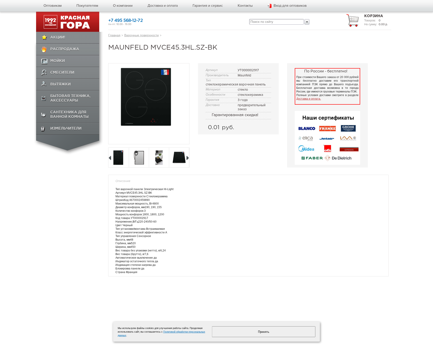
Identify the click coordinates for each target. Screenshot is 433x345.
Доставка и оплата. (308, 98)
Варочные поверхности (141, 35)
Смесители (62, 72)
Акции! (57, 37)
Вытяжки (60, 84)
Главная (114, 35)
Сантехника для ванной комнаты (69, 115)
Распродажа (64, 49)
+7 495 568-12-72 (125, 21)
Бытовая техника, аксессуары (70, 98)
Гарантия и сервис (208, 5)
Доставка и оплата (162, 5)
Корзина (373, 16)
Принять (263, 332)
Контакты (245, 5)
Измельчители (65, 128)
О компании (123, 5)
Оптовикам (53, 5)
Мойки (57, 61)
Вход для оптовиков (290, 5)
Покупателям (87, 5)
